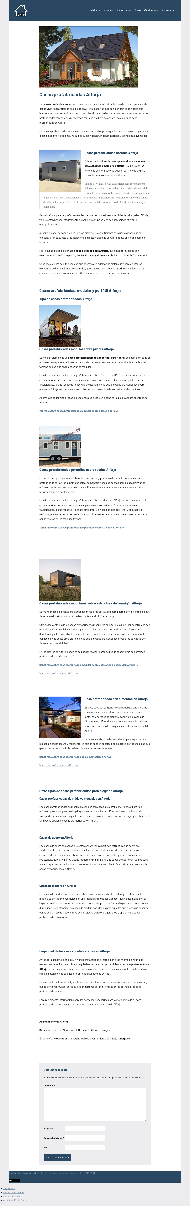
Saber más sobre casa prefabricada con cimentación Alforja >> (76, 756)
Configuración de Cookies (16, 1200)
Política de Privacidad (13, 1192)
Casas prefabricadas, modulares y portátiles (61, 1173)
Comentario (50, 1085)
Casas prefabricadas (145, 10)
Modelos (93, 10)
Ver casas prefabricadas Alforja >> (58, 673)
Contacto (167, 10)
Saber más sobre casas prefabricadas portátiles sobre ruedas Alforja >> (81, 527)
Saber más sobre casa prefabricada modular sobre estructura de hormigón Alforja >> (88, 664)
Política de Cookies (12, 1196)
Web (46, 1147)
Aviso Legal (9, 1188)
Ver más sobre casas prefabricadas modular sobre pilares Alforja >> (79, 410)
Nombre (48, 1128)
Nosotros (108, 10)
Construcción (124, 10)
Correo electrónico (54, 1138)
